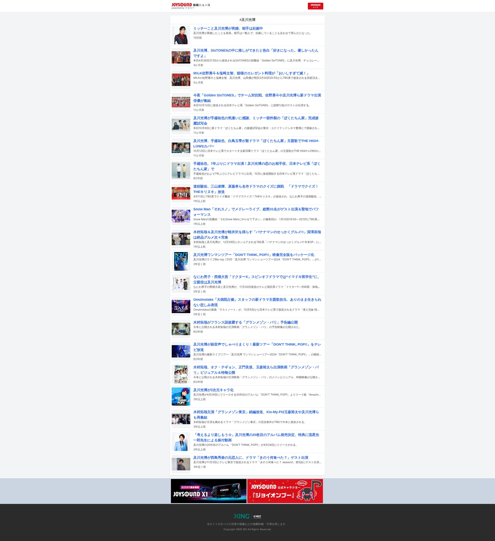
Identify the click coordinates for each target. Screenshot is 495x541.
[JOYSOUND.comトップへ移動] (315, 6)
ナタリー (190, 7)
